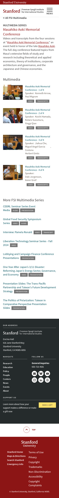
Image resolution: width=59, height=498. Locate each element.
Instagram (34, 380)
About (6, 390)
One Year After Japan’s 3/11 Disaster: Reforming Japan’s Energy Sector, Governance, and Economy (29, 270)
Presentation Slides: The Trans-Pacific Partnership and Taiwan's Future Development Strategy (29, 287)
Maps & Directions (16, 455)
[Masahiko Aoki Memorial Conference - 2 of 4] (13, 120)
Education (8, 367)
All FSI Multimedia (15, 18)
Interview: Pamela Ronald (17, 232)
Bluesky (41, 373)
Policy (6, 371)
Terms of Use (36, 452)
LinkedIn (41, 380)
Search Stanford (15, 460)
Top (34, 429)
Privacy (33, 457)
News (5, 382)
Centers (7, 379)
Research (7, 363)
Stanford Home (15, 451)
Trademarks (35, 467)
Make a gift (47, 405)
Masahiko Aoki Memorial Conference (28, 42)
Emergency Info (15, 464)
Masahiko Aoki (46, 46)
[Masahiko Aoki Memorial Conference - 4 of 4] (13, 177)
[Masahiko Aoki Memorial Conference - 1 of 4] (13, 95)
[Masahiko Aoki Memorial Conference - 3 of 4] (13, 149)
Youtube (47, 373)
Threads (47, 380)
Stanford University (14, 2)
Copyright (34, 462)
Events (6, 386)
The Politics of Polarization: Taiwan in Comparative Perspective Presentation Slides (25, 304)
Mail (34, 373)
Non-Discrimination (40, 471)
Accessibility (36, 476)
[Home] (23, 10)
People (6, 375)
